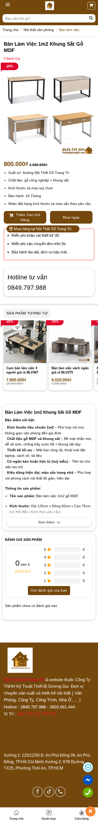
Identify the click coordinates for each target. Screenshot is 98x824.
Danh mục (49, 818)
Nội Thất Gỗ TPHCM (37, 713)
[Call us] (60, 792)
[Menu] (8, 5)
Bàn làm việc (69, 30)
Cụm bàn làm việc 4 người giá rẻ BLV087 (22, 370)
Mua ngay (71, 217)
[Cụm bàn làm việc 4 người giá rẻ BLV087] (25, 341)
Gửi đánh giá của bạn (49, 590)
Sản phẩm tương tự (27, 313)
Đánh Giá (12, 59)
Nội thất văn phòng (39, 30)
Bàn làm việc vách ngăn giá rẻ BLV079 (70, 370)
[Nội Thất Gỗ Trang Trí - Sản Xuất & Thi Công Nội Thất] (49, 5)
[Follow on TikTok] (49, 792)
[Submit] (91, 18)
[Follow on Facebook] (37, 792)
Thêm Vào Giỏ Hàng (27, 217)
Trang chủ (16, 818)
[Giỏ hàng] (91, 6)
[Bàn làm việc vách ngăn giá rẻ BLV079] (70, 341)
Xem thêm (46, 522)
